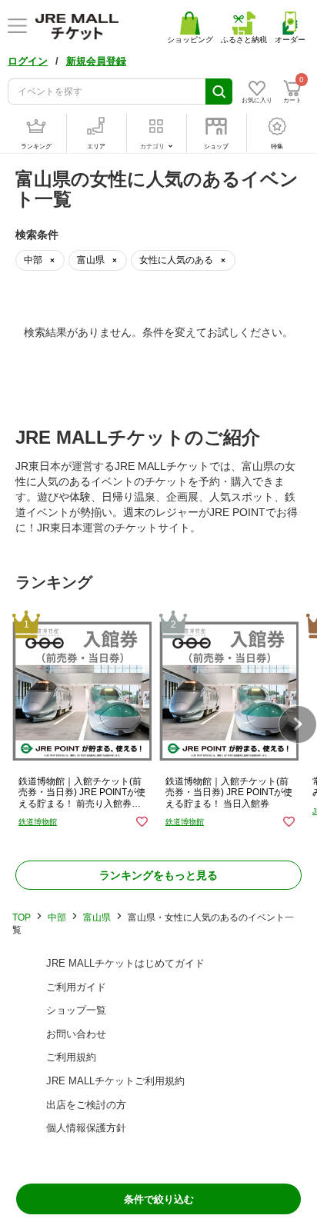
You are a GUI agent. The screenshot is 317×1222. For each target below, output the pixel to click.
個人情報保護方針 (86, 1128)
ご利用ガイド (76, 987)
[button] (298, 724)
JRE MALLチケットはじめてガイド (125, 963)
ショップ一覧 (76, 1010)
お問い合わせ (76, 1034)
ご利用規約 (71, 1057)
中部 (57, 917)
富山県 (97, 917)
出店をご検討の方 (86, 1104)
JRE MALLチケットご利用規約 (115, 1081)
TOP (21, 917)
